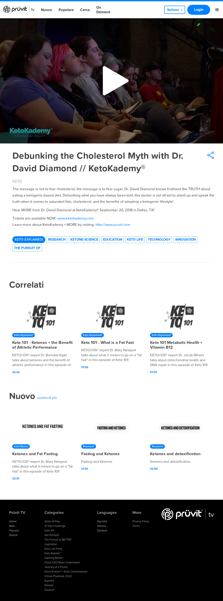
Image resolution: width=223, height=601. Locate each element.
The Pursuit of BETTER (57, 539)
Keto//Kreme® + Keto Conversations (66, 571)
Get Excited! (51, 535)
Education (112, 239)
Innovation (185, 239)
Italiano (48, 585)
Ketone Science (84, 239)
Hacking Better (53, 558)
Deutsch (49, 590)
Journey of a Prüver (56, 567)
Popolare (66, 10)
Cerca (85, 10)
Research (57, 239)
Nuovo (46, 10)
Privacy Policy (140, 521)
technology (159, 239)
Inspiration (50, 544)
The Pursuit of (27, 248)
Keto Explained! (29, 239)
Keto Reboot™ (52, 553)
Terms (136, 526)
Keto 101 (49, 530)
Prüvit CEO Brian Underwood (61, 562)
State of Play (52, 521)
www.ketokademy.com (75, 218)
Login (198, 9)
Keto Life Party (53, 549)
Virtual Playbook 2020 (58, 576)
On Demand (103, 9)
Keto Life (135, 239)
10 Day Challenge (55, 526)
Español (49, 581)
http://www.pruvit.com (113, 225)
